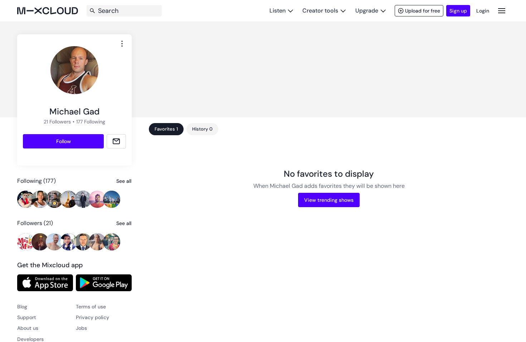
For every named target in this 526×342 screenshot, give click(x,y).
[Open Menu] (502, 10)
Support (26, 317)
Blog (22, 306)
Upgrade (366, 10)
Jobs (81, 328)
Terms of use (91, 306)
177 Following (90, 121)
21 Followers (57, 121)
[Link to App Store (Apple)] (45, 282)
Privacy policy (92, 317)
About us (27, 328)
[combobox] (122, 43)
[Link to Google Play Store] (104, 282)
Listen (277, 10)
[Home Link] (47, 10)
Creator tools (320, 10)
